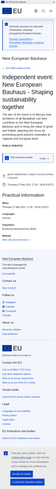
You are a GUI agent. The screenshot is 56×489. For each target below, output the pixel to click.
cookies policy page (21, 457)
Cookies (6, 424)
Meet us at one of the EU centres (18, 382)
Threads (6, 315)
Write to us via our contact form (17, 378)
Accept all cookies (21, 474)
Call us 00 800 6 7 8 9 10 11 (16, 369)
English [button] (35, 10)
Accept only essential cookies (27, 482)
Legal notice (8, 419)
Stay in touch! (9, 288)
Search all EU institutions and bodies (21, 438)
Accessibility (8, 274)
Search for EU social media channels (21, 397)
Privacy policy (9, 415)
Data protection (10, 334)
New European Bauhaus (17, 258)
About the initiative (11, 329)
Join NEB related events (18, 68)
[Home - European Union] (17, 11)
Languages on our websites (16, 411)
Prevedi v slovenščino (20, 39)
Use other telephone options (16, 374)
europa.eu (26, 355)
